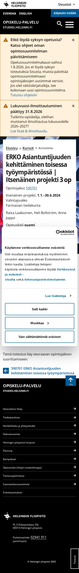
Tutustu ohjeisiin (24, 95)
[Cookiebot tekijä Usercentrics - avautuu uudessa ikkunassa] (56, 233)
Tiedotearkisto (11, 417)
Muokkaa (37, 323)
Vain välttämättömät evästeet (40, 337)
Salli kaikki (39, 309)
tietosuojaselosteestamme (44, 279)
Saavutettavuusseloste (16, 484)
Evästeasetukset (12, 492)
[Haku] (59, 23)
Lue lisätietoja (55, 295)
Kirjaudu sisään (65, 13)
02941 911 (39, 537)
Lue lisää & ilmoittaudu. (29, 131)
